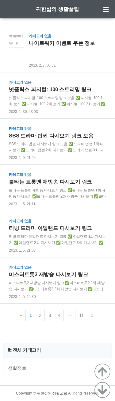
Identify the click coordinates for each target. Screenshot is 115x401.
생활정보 (17, 368)
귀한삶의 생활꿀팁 (57, 9)
